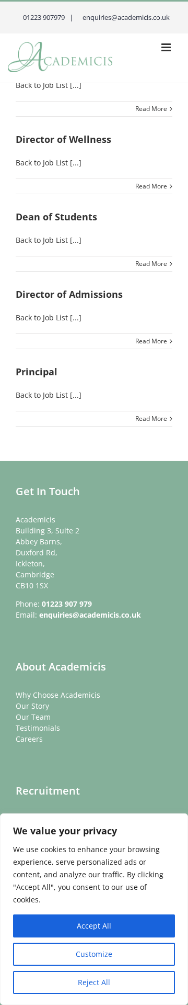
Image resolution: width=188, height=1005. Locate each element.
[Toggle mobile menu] (166, 47)
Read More (151, 108)
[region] (94, 909)
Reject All (94, 982)
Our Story (32, 706)
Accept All (94, 926)
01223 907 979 (67, 604)
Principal (36, 371)
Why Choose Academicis (58, 695)
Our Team (33, 717)
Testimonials (38, 728)
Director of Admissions (69, 294)
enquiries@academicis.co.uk (90, 615)
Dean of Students (56, 216)
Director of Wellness (63, 139)
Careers (29, 739)
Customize (94, 954)
